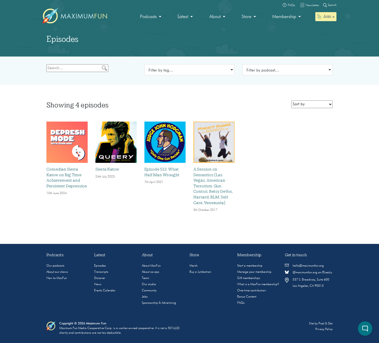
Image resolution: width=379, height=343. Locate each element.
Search (331, 5)
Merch (193, 265)
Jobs (145, 296)
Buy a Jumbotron (200, 272)
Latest (183, 16)
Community (149, 290)
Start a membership (249, 265)
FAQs (241, 303)
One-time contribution (251, 290)
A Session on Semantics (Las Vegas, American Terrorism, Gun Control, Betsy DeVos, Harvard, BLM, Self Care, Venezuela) (213, 186)
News (97, 284)
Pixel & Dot (325, 323)
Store (246, 16)
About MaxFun (151, 265)
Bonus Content (246, 296)
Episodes (100, 265)
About (215, 16)
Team (145, 278)
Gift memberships (248, 278)
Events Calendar (105, 290)
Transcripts (101, 272)
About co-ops (150, 272)
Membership (284, 16)
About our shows (57, 272)
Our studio (149, 284)
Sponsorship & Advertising (159, 303)
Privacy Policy (324, 329)
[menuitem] (150, 16)
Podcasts (148, 16)
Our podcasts (55, 265)
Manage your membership (254, 272)
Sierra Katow (107, 169)
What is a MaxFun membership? (258, 284)
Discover (99, 278)
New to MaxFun (56, 278)
